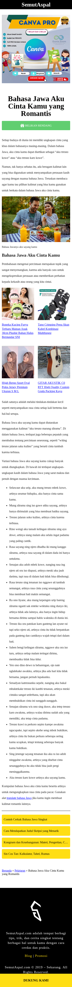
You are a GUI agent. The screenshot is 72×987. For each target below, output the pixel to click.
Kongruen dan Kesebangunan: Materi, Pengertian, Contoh (37, 842)
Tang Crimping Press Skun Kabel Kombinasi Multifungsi (53, 328)
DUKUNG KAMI (36, 980)
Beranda (7, 870)
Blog (28, 956)
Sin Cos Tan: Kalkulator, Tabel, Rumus (26, 853)
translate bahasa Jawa (19, 798)
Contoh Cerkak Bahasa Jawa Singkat (25, 819)
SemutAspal (36, 4)
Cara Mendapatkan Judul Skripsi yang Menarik (31, 830)
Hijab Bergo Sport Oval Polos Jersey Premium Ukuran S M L (16, 387)
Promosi (41, 956)
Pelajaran (20, 870)
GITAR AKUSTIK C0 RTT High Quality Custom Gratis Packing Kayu (53, 387)
